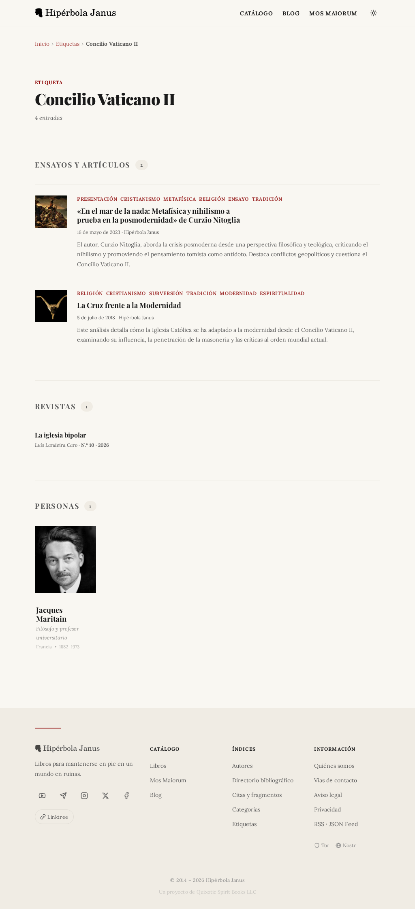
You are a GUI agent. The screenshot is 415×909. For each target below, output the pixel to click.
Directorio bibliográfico (262, 780)
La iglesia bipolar (60, 435)
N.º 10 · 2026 (95, 445)
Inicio (42, 43)
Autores (242, 765)
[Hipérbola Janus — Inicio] (75, 13)
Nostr (349, 845)
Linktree (57, 817)
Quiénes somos (334, 765)
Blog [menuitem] (290, 13)
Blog (156, 795)
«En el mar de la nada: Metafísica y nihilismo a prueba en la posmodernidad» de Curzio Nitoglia (158, 215)
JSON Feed (343, 824)
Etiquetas (67, 43)
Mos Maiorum (168, 780)
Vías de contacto (335, 780)
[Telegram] (63, 795)
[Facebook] (126, 795)
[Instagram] (84, 795)
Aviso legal (328, 795)
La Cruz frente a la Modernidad (129, 305)
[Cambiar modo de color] (373, 12)
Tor (325, 845)
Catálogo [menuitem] (256, 13)
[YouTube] (42, 795)
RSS (319, 824)
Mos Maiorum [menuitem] (333, 13)
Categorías (246, 809)
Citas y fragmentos (257, 795)
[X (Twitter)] (105, 795)
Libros (158, 765)
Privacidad (327, 809)
